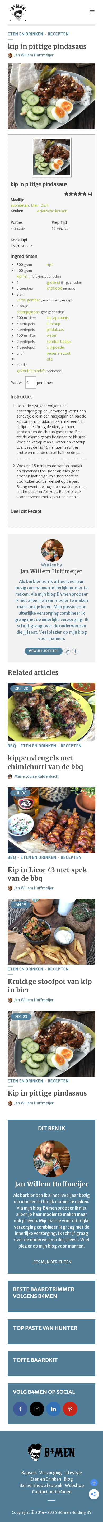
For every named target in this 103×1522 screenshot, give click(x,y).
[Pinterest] (70, 1409)
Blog (68, 1479)
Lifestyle (73, 1472)
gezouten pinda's (31, 370)
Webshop (74, 1485)
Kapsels (29, 1472)
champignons (28, 311)
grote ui (53, 282)
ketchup (53, 323)
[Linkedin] (53, 1409)
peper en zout (59, 353)
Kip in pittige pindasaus (47, 1093)
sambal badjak (59, 341)
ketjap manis (58, 317)
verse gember (28, 299)
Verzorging (50, 1472)
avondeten (20, 205)
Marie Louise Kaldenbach (36, 776)
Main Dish (39, 205)
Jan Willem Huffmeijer (34, 55)
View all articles (43, 651)
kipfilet (22, 276)
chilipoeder (56, 347)
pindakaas (55, 329)
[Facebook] (20, 1409)
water (52, 335)
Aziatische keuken (52, 210)
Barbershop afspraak (40, 1485)
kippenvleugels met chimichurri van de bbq (45, 762)
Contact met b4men (51, 1491)
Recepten (58, 34)
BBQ (12, 746)
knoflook (54, 288)
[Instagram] (37, 1409)
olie (50, 359)
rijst (50, 264)
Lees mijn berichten (51, 1262)
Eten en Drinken (25, 34)
